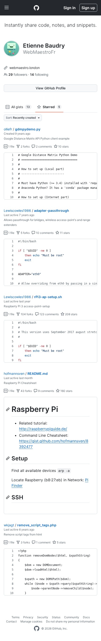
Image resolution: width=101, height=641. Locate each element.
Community (71, 617)
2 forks (25, 146)
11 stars (64, 233)
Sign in (69, 7)
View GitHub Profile (51, 88)
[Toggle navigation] (6, 8)
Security (42, 617)
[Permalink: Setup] (8, 458)
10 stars (63, 146)
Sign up (88, 7)
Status (56, 617)
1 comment (42, 542)
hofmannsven (14, 373)
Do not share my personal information (70, 621)
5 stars (61, 542)
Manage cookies (31, 621)
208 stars (70, 314)
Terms (15, 617)
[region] (50, 176)
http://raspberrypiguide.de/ (43, 428)
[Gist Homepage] (36, 8)
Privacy (28, 617)
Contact (11, 621)
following (39, 74)
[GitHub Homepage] (36, 629)
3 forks (25, 542)
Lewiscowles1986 (17, 210)
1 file (11, 146)
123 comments (49, 314)
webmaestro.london (24, 68)
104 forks (26, 314)
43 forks (26, 391)
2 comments (43, 146)
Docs (86, 617)
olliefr (8, 129)
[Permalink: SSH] (8, 497)
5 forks (25, 233)
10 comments (44, 233)
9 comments (45, 391)
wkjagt (9, 525)
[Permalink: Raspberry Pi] (8, 409)
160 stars (66, 391)
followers (18, 74)
